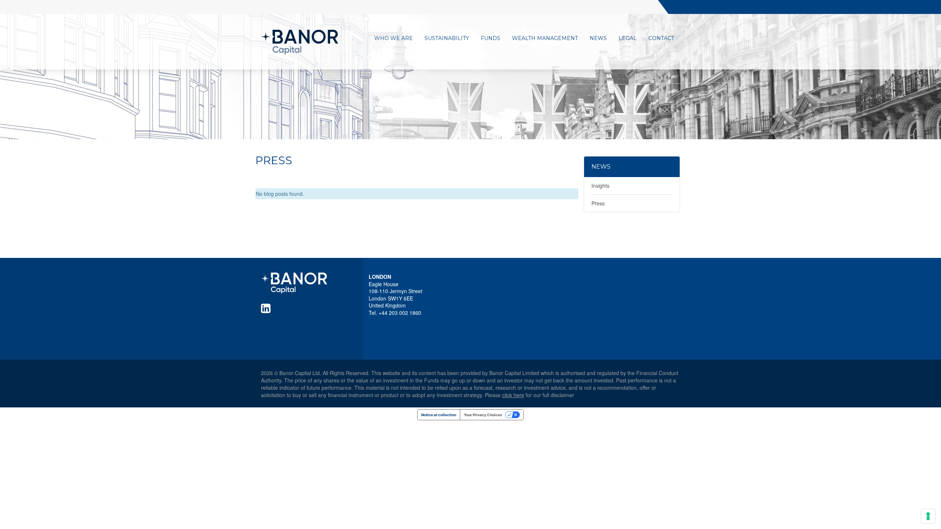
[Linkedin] (267, 308)
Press (598, 203)
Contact (661, 38)
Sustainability (447, 38)
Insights (600, 185)
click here (513, 395)
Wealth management (545, 38)
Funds (490, 38)
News (598, 38)
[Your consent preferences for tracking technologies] (928, 516)
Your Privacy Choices (483, 415)
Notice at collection (438, 415)
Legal (628, 38)
